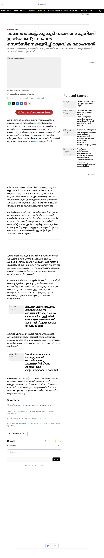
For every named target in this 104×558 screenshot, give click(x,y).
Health (89, 11)
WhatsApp (44, 419)
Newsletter (25, 411)
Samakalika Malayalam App (29, 423)
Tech (77, 11)
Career (82, 11)
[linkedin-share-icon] (21, 105)
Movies (51, 11)
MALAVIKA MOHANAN (17, 434)
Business (65, 11)
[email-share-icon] (25, 105)
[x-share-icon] (13, 105)
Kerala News (19, 11)
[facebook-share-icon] (17, 105)
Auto (72, 11)
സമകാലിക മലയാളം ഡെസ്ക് (20, 94)
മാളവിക (36, 141)
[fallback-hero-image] (69, 104)
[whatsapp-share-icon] (9, 105)
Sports (57, 11)
